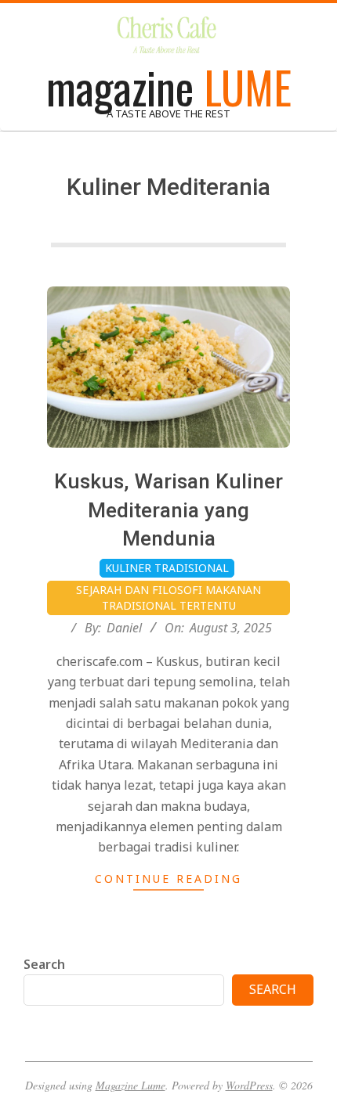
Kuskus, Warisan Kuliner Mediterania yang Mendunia (168, 510)
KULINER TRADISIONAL (167, 567)
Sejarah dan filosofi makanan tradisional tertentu (168, 597)
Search (44, 964)
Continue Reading (168, 878)
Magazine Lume (130, 1085)
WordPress (249, 1085)
